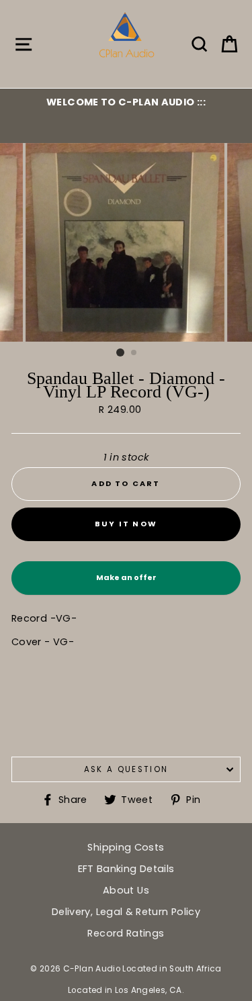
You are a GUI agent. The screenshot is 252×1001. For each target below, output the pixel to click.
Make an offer (126, 583)
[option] (126, 102)
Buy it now (126, 523)
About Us (126, 890)
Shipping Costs (125, 847)
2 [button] (134, 353)
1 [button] (120, 352)
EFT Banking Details (126, 868)
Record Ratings (125, 933)
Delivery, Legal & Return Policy (126, 911)
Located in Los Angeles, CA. (126, 990)
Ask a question (126, 769)
